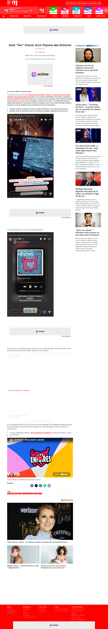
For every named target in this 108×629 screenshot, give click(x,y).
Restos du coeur (16, 101)
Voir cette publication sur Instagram (19, 390)
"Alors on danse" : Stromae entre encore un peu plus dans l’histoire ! (88, 232)
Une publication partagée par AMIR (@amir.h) (40, 421)
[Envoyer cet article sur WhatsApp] (44, 486)
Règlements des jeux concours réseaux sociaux (77, 611)
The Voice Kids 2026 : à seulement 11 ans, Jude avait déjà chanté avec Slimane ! (87, 149)
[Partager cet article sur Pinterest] (40, 486)
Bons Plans (26, 609)
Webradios (14, 16)
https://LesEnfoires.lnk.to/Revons (41, 433)
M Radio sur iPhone (61, 609)
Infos (24, 611)
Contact (9, 609)
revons (40, 493)
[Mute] (31, 10)
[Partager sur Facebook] (31, 486)
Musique (65, 16)
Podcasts (78, 16)
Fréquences (41, 16)
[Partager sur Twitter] (36, 486)
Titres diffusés (11, 611)
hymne (35, 493)
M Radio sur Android (61, 611)
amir (16, 493)
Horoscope (100, 16)
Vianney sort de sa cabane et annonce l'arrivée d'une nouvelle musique (87, 69)
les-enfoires (11, 493)
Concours (26, 615)
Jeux (89, 16)
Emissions (27, 16)
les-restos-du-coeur (27, 493)
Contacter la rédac (29, 617)
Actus (54, 16)
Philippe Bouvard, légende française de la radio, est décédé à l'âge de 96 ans (87, 192)
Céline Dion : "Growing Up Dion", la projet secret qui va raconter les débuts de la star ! (88, 108)
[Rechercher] (99, 3)
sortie (19, 493)
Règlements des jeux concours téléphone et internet (77, 621)
